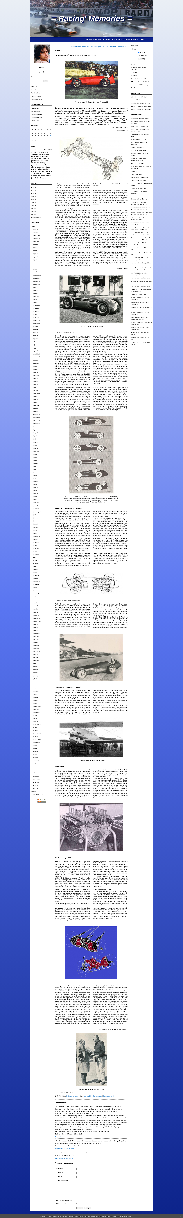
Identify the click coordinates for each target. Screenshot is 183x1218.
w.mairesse (36, 779)
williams (35, 785)
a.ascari (35, 232)
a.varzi (35, 269)
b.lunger (35, 290)
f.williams (36, 375)
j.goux (35, 460)
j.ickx (34, 472)
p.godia (35, 654)
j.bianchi (35, 442)
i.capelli (35, 433)
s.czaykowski (37, 733)
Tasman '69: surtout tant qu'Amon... (141, 109)
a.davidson (36, 238)
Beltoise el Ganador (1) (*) (138, 188)
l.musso (35, 578)
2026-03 (33, 196)
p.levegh (35, 667)
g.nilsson (35, 408)
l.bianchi (35, 569)
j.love (34, 478)
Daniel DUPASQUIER (137, 233)
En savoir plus (126, 1216)
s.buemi (35, 730)
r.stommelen (36, 712)
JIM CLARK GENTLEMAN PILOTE (140, 82)
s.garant (35, 736)
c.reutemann (36, 323)
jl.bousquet (36, 536)
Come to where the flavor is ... (139, 180)
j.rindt (34, 499)
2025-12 (33, 202)
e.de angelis (36, 357)
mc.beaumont (37, 621)
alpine (33, 167)
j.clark (35, 454)
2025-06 (33, 214)
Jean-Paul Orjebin (36, 117)
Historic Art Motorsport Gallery (139, 79)
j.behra (35, 439)
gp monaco (40, 152)
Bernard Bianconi (36, 111)
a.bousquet (36, 235)
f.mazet (35, 369)
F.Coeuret (133, 203)
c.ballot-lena (36, 305)
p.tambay (36, 679)
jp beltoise (45, 158)
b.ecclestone (37, 278)
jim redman (41, 171)
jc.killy (35, 530)
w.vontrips (36, 782)
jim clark (41, 176)
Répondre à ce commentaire (64, 1137)
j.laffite (35, 475)
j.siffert (35, 515)
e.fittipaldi (36, 363)
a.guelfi (35, 248)
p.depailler (36, 648)
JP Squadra (134, 332)
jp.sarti (35, 551)
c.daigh (35, 314)
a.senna (35, 263)
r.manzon (36, 697)
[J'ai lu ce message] (181, 1216)
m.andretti (36, 594)
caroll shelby (36, 156)
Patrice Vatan (35, 120)
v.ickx (34, 767)
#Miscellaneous (35, 90)
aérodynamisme (38, 794)
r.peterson (36, 703)
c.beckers (36, 308)
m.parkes (36, 612)
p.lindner (35, 669)
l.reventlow (36, 582)
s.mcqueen (36, 742)
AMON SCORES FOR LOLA (139, 97)
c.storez (35, 329)
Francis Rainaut (35, 93)
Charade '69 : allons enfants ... (139, 100)
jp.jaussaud (36, 548)
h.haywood (36, 421)
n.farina (35, 624)
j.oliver (35, 490)
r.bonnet (35, 688)
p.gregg (35, 657)
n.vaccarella (36, 633)
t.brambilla (36, 755)
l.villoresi (35, 591)
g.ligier (35, 396)
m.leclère (36, 609)
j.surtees (35, 521)
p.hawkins (36, 660)
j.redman (35, 497)
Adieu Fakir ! (134, 171)
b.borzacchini (37, 275)
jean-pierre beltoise (43, 167)
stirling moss (36, 158)
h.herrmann (36, 424)
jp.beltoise (36, 542)
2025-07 (33, 211)
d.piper (35, 348)
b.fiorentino (36, 281)
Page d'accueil (111, 46)
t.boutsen (36, 752)
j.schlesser (36, 509)
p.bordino (36, 639)
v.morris (35, 770)
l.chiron (35, 572)
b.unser (35, 299)
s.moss (35, 745)
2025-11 (33, 205)
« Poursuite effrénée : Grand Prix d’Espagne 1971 (88, 46)
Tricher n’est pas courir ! (143, 278)
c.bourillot (36, 311)
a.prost (35, 260)
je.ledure (35, 533)
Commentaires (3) (108, 1096)
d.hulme (35, 342)
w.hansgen (36, 776)
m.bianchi (36, 597)
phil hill (33, 169)
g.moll (35, 402)
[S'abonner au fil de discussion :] (77, 1204)
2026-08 (33, 187)
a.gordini (35, 244)
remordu (35, 721)
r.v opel (35, 715)
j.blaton (35, 445)
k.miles (35, 560)
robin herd (34, 150)
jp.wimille (36, 554)
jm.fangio (36, 539)
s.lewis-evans (37, 739)
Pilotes (33, 226)
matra (44, 173)
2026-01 (33, 199)
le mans (48, 176)
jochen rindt (36, 161)
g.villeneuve (36, 414)
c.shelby (35, 326)
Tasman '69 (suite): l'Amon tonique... (141, 106)
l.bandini (35, 566)
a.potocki (35, 257)
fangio (41, 154)
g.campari (36, 381)
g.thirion (35, 411)
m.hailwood (36, 603)
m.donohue (36, 600)
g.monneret (36, 405)
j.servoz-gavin (37, 512)
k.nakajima (36, 563)
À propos (41, 67)
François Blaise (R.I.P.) (37, 114)
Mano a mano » (122, 46)
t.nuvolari (36, 758)
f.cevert (35, 366)
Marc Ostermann (135, 88)
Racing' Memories (91, 18)
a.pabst (35, 254)
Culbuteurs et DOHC (137, 174)
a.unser (35, 266)
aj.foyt (35, 272)
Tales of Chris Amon (143, 294)
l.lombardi (36, 575)
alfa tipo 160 (87, 1096)
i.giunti (35, 436)
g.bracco (35, 378)
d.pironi (35, 351)
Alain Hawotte (35, 108)
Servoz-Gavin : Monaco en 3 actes (140, 126)
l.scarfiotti (36, 584)
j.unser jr (35, 524)
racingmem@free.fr (41, 72)
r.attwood (35, 685)
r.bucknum (36, 691)
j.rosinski (35, 506)
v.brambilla (36, 761)
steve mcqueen (42, 163)
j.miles (35, 484)
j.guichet (35, 463)
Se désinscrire (142, 55)
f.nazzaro (36, 372)
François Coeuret (36, 96)
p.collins (35, 642)
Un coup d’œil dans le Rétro (139, 139)
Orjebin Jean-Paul (136, 238)
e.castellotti (36, 354)
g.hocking (36, 390)
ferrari (46, 154)
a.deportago (36, 241)
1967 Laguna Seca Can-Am (139, 150)
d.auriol (35, 333)
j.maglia (35, 481)
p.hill (34, 663)
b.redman (36, 296)
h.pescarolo (36, 430)
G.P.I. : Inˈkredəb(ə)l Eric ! (138, 163)
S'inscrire (142, 52)
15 (50, 135)
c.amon (35, 302)
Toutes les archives (36, 217)
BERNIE (133, 289)
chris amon (41, 169)
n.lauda (35, 627)
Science (33, 791)
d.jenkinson (36, 345)
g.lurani (35, 399)
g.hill (34, 387)
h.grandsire (36, 418)
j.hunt (34, 469)
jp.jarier (35, 545)
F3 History (134, 76)
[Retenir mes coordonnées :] (74, 1200)
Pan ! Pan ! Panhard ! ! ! (137, 147)
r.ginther (35, 694)
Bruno (132, 243)
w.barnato (36, 773)
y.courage (36, 788)
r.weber (35, 718)
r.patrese (35, 700)
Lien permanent (97, 1096)
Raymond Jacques (36, 99)
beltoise (45, 156)
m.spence (36, 615)
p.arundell (36, 636)
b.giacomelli (36, 284)
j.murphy (35, 487)
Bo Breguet (134, 72)
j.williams (36, 527)
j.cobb (35, 457)
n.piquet (35, 630)
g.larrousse (36, 393)
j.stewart (35, 518)
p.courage (36, 645)
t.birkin (35, 748)
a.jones (35, 251)
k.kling (35, 557)
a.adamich (36, 229)
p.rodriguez (36, 676)
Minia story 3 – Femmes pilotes (139, 118)
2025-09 (33, 208)
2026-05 (33, 193)
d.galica (35, 336)
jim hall (33, 178)
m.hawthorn (36, 606)
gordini (38, 173)
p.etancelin (36, 651)
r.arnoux (35, 682)
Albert (132, 337)
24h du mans (41, 178)
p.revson (35, 673)
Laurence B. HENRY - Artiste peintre (141, 85)
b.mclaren (36, 293)
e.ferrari (35, 360)
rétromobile (43, 150)
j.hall (34, 466)
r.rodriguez (36, 709)
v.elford (35, 764)
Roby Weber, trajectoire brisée (139, 177)
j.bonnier (35, 448)
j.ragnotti (35, 493)
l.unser (35, 588)
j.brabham (36, 451)
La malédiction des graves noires (140, 103)
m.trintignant (36, 618)
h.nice (35, 427)
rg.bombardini (37, 724)
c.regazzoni (36, 320)
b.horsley (36, 287)
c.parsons (36, 317)
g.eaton (35, 384)
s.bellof (35, 727)
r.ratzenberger (37, 706)
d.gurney (35, 339)
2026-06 (33, 190)
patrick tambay (36, 165)
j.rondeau (36, 503)
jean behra (45, 165)
